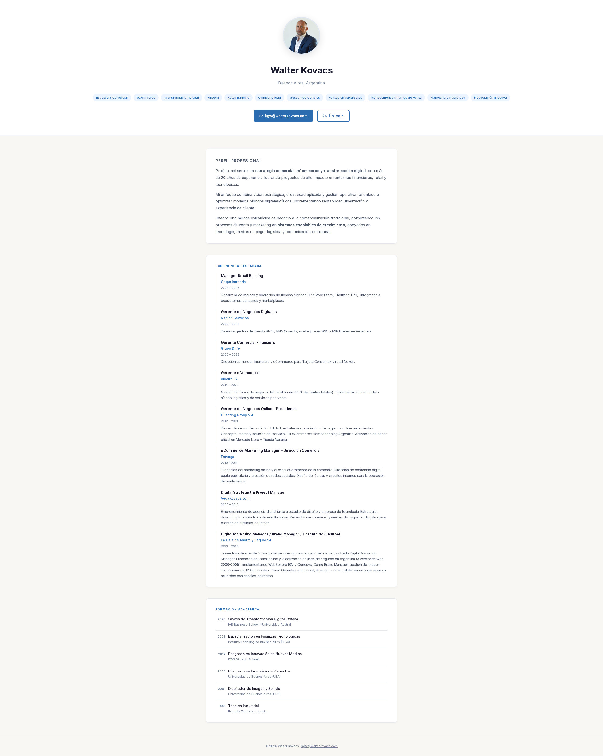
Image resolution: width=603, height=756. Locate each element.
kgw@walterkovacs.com (286, 116)
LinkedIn (336, 116)
